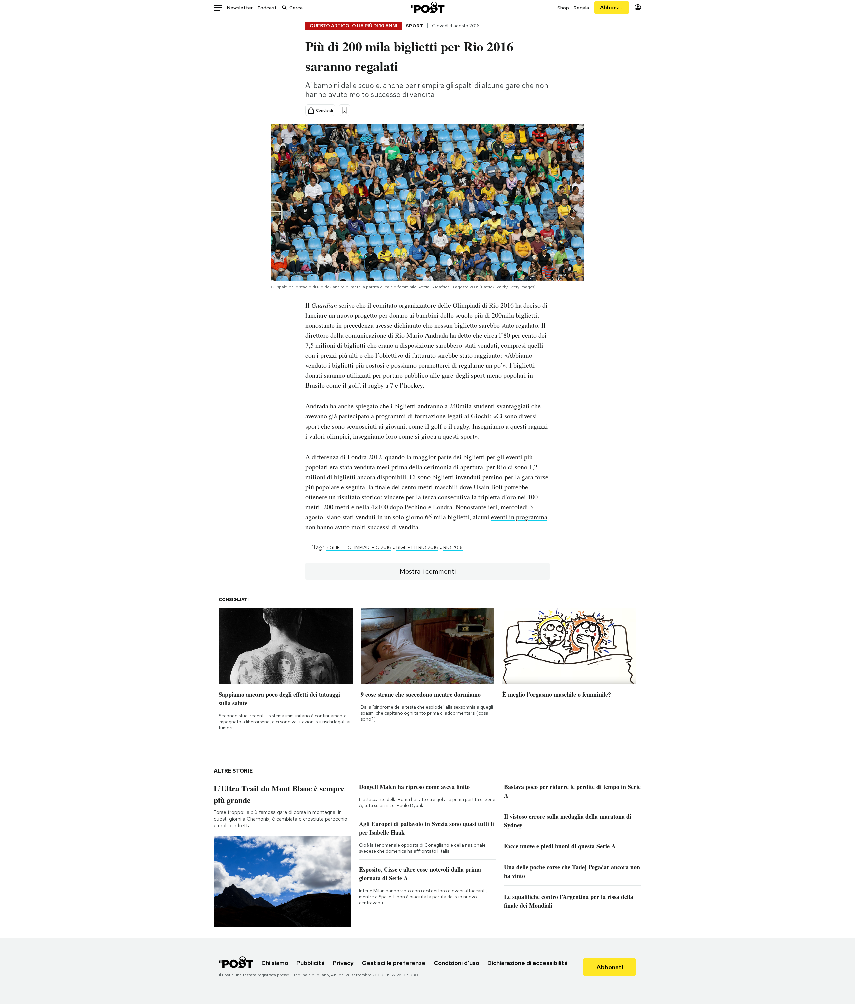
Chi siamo (274, 963)
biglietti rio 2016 (417, 547)
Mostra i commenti (428, 571)
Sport (414, 26)
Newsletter (240, 8)
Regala (581, 8)
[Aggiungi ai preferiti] (344, 110)
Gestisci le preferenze (393, 963)
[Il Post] (427, 7)
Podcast (267, 8)
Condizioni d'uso (456, 963)
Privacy (343, 963)
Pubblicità (310, 963)
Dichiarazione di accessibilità (527, 963)
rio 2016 (453, 547)
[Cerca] (284, 7)
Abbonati (612, 7)
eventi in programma (519, 516)
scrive (347, 305)
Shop (563, 8)
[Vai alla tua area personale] (637, 7)
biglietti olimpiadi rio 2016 (358, 547)
